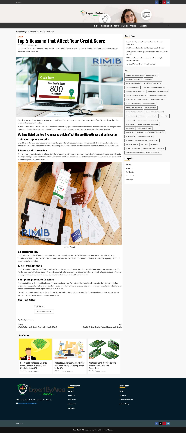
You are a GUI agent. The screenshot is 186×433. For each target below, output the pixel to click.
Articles (133, 25)
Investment (130, 120)
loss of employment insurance (148, 124)
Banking (23, 31)
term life (161, 148)
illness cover (152, 116)
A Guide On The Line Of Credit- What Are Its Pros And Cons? (37, 325)
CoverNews (99, 430)
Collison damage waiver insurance (153, 87)
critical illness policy (133, 103)
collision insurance (132, 87)
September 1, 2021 (32, 45)
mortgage (130, 128)
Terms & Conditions (126, 399)
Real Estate (63, 357)
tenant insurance (149, 148)
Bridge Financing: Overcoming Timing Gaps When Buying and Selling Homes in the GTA (69, 365)
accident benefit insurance (135, 75)
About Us (19, 2)
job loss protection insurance (148, 120)
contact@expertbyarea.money (27, 403)
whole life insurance (153, 152)
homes (142, 116)
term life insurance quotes (135, 152)
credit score (30, 320)
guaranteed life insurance (155, 112)
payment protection (144, 128)
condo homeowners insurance (136, 95)
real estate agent (132, 144)
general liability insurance (134, 112)
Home (96, 25)
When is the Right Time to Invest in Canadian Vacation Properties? (144, 43)
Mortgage (129, 179)
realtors (144, 144)
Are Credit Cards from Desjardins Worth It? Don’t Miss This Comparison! (102, 365)
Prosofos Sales (25, 371)
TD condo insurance (133, 148)
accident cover (152, 75)
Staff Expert (22, 45)
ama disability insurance (134, 79)
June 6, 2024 (33, 371)
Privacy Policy (124, 404)
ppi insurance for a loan (146, 136)
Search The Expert (121, 25)
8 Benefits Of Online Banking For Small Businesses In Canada (102, 325)
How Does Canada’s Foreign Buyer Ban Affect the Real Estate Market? (147, 53)
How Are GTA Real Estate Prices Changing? (140, 64)
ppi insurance (130, 136)
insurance (164, 116)
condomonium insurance (157, 95)
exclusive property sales (134, 107)
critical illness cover (158, 99)
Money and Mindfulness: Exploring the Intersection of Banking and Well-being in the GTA (33, 365)
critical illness (143, 99)
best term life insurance (134, 83)
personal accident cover (134, 132)
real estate (153, 140)
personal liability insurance (155, 132)
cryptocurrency (149, 103)
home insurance (131, 116)
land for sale (130, 124)
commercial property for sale (158, 91)
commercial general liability (135, 91)
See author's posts (44, 311)
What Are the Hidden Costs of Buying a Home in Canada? (145, 48)
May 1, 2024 (100, 371)
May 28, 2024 (67, 371)
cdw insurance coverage (152, 83)
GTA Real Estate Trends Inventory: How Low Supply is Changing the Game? (144, 59)
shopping (154, 144)
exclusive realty (150, 107)
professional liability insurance (136, 140)
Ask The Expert (106, 25)
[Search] (168, 25)
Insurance (129, 168)
